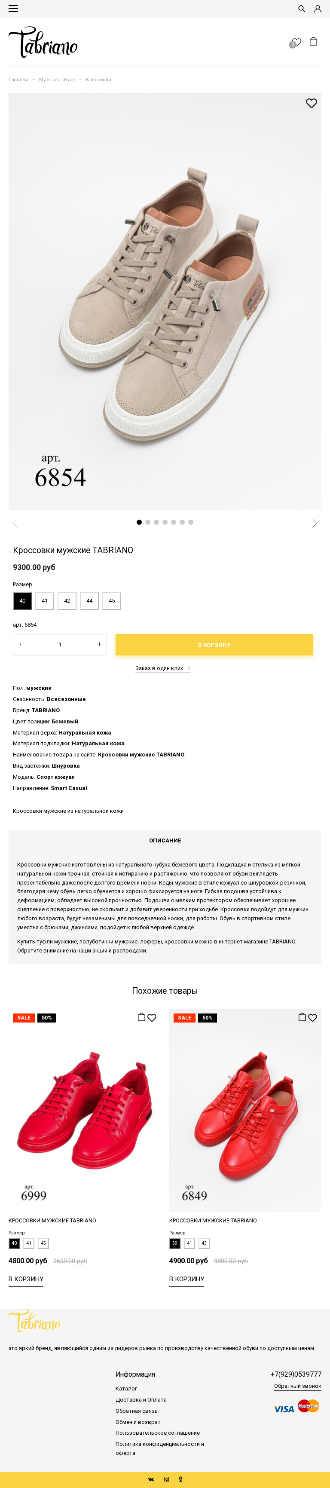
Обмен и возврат (138, 1422)
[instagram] (166, 1479)
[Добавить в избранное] (311, 104)
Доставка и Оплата (141, 1399)
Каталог (126, 1388)
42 (67, 600)
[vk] (151, 1479)
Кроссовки (98, 80)
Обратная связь (137, 1411)
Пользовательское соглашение (158, 1433)
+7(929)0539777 (296, 1374)
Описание (165, 840)
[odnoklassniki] (180, 1479)
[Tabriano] (43, 42)
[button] (139, 522)
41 (45, 600)
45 (112, 600)
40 (22, 600)
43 (204, 1243)
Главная (18, 80)
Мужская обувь (57, 80)
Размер (22, 584)
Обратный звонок (297, 1386)
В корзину (214, 645)
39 (174, 1243)
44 (89, 600)
